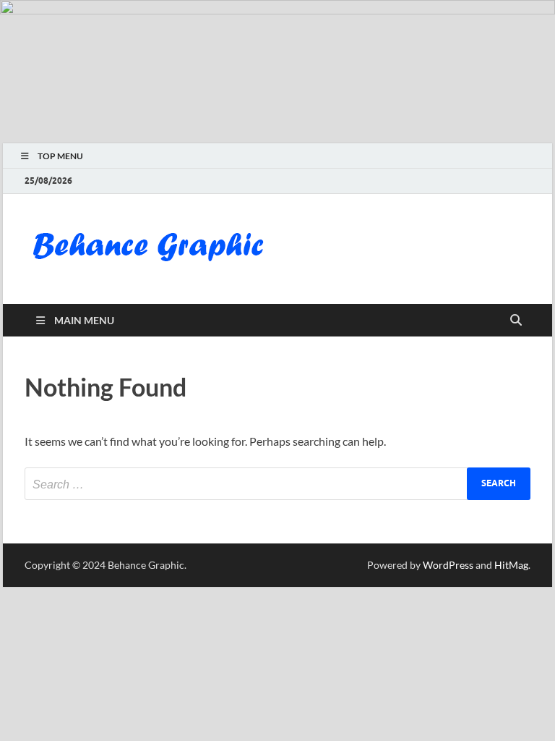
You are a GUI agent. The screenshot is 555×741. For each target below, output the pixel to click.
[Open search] (516, 320)
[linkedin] (501, 181)
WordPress (448, 565)
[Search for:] (277, 483)
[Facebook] (481, 181)
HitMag (511, 565)
